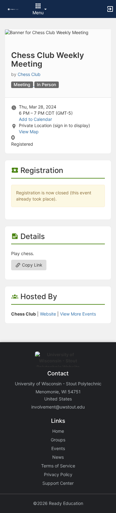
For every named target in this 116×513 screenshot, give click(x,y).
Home (58, 431)
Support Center (58, 483)
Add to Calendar (35, 119)
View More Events (78, 313)
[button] (13, 8)
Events (58, 448)
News (58, 457)
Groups (58, 439)
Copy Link (31, 265)
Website (48, 313)
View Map (29, 131)
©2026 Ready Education (58, 503)
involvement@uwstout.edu (58, 406)
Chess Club (29, 74)
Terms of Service (58, 465)
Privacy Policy (58, 474)
